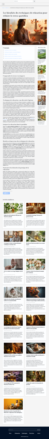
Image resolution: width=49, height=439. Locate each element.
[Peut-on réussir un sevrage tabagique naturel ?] (13, 264)
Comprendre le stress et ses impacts (10, 50)
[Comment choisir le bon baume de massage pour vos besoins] (35, 264)
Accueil (3, 7)
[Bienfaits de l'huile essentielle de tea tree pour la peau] (42, 115)
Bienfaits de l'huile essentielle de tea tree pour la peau (41, 122)
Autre (38, 433)
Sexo (10, 433)
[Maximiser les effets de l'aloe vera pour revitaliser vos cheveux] (42, 54)
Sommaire (6, 48)
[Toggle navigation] (3, 4)
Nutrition (31, 433)
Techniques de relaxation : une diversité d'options (12, 52)
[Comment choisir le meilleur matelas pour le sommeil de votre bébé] (35, 348)
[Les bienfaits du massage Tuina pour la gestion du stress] (42, 85)
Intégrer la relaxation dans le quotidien (11, 54)
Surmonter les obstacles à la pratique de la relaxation (13, 58)
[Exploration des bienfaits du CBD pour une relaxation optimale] (42, 69)
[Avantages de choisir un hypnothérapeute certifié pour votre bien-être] (42, 100)
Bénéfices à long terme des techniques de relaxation (13, 56)
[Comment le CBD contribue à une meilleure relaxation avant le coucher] (13, 348)
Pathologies (24, 433)
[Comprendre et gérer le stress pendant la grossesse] (35, 376)
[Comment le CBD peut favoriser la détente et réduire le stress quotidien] (35, 320)
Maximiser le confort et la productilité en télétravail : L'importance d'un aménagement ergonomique (13, 412)
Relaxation (7, 7)
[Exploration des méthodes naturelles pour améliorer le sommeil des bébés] (13, 292)
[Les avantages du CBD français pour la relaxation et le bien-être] (13, 376)
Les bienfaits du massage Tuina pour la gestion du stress (41, 92)
